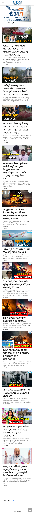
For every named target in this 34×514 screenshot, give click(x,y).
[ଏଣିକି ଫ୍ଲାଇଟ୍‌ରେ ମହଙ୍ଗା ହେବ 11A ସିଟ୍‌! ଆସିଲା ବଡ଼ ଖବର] (17, 238)
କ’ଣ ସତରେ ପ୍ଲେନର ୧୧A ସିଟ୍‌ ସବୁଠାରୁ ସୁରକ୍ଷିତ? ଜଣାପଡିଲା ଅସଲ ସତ (16, 393)
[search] (31, 3)
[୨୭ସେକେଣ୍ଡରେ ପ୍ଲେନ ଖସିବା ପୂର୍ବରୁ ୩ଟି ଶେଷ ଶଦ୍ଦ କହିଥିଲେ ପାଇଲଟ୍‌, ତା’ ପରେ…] (17, 270)
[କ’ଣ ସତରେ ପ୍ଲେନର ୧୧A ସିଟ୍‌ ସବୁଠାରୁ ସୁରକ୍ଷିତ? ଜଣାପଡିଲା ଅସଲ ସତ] (17, 379)
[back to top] (30, 510)
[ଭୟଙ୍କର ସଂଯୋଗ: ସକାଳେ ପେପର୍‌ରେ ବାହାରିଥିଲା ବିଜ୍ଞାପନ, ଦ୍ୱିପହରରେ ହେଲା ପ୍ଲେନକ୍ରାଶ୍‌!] (17, 339)
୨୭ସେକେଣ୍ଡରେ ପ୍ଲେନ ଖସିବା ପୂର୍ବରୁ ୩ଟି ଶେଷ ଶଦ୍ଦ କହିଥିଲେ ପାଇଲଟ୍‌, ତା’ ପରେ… (16, 284)
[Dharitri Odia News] (17, 3)
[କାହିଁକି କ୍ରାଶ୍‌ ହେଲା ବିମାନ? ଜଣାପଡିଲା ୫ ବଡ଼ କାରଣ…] (17, 307)
